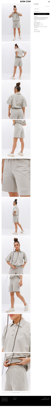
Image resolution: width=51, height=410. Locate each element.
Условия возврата (5, 399)
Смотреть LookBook (16, 392)
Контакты (14, 399)
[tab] (41, 16)
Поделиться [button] (36, 29)
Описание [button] (35, 16)
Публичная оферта (5, 400)
